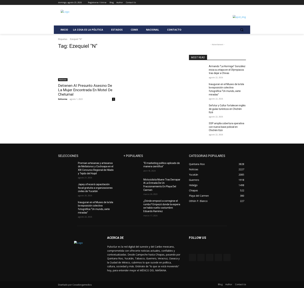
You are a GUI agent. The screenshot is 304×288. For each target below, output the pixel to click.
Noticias (62, 79)
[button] (242, 29)
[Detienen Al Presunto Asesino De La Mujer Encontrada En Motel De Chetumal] (86, 67)
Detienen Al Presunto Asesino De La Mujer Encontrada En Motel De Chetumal (85, 89)
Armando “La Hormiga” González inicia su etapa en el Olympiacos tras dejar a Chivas (227, 70)
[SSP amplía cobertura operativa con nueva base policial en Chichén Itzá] (197, 128)
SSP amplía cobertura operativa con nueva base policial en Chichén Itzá (226, 127)
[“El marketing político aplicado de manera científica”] (132, 167)
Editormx (62, 99)
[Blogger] (192, 257)
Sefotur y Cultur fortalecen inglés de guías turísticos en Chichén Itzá (227, 109)
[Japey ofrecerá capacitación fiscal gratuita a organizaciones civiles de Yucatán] (66, 189)
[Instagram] (229, 3)
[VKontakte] (227, 257)
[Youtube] (244, 3)
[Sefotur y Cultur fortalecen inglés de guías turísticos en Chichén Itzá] (197, 110)
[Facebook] (224, 3)
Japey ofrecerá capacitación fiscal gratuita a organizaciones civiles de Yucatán (95, 188)
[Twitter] (234, 3)
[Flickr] (209, 257)
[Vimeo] (239, 3)
